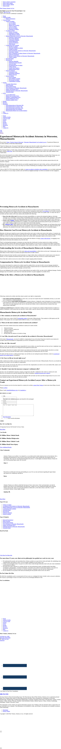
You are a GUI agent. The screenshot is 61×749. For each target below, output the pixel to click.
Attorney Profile (7, 117)
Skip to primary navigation (9, 1)
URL (4, 396)
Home (4, 115)
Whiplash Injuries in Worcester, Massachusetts (14, 526)
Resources (5, 125)
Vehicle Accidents (7, 504)
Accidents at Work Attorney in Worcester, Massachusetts (16, 506)
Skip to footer (6, 5)
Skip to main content (8, 3)
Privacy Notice (6, 711)
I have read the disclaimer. (14, 418)
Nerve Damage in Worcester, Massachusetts (13, 524)
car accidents (46, 211)
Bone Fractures (6, 521)
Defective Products (7, 512)
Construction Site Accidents (9, 508)
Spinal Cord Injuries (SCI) (9, 525)
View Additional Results (5, 447)
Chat (1, 131)
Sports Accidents (7, 514)
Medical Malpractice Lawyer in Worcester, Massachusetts (16, 507)
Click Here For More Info (6, 555)
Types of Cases (6, 118)
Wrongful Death (7, 510)
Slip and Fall (6, 511)
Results (4, 122)
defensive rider (9, 224)
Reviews (5, 123)
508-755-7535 (7, 12)
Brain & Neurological (8, 520)
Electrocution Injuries (8, 522)
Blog (4, 126)
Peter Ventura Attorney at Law (7, 8)
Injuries (4, 119)
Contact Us (5, 127)
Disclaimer (5, 710)
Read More (2, 429)
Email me (2, 640)
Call (1, 130)
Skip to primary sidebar (8, 4)
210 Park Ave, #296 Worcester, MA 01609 (5, 637)
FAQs (4, 121)
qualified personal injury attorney (42, 373)
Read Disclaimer (7, 416)
